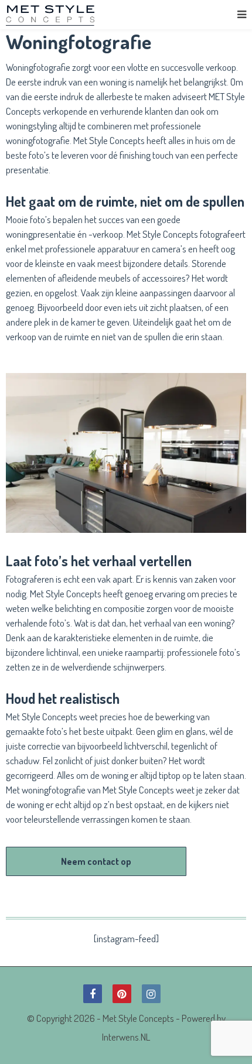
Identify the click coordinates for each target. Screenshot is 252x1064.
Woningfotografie (38, 67)
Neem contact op (96, 861)
